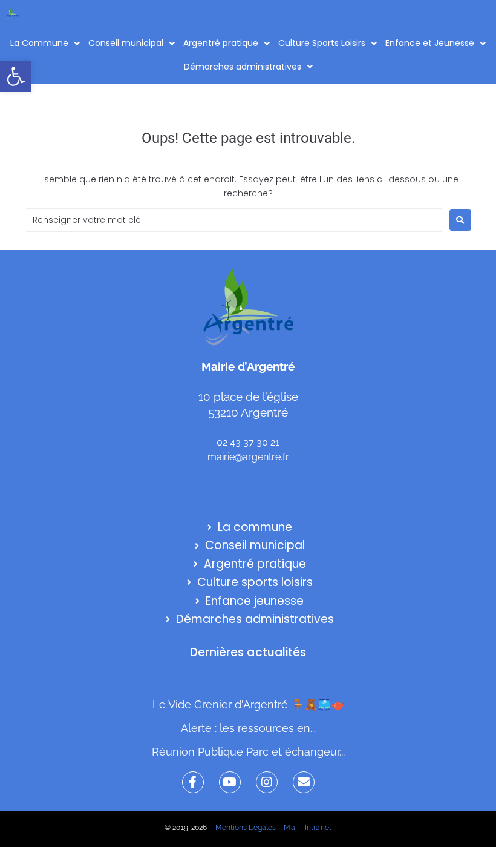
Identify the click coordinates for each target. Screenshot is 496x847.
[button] (15, 76)
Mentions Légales (245, 827)
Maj (290, 827)
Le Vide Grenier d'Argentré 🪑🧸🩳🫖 (248, 704)
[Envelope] (304, 782)
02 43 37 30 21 (248, 442)
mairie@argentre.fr (248, 457)
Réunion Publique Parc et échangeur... (248, 751)
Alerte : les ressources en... (248, 728)
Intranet (318, 827)
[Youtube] (230, 782)
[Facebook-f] (193, 782)
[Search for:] (234, 220)
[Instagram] (267, 782)
